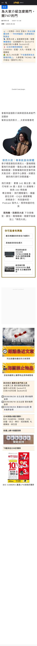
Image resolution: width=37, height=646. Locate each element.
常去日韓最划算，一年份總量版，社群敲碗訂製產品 (19, 34)
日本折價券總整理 (14, 47)
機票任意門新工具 (19, 383)
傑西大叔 (6, 20)
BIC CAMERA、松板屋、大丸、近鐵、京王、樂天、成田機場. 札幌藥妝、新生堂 (17, 421)
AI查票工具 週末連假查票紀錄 (16, 386)
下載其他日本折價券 (12, 448)
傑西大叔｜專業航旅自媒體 (18, 160)
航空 (4, 7)
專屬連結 (7, 42)
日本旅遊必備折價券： (13, 416)
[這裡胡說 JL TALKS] (18, 2)
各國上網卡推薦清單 (12, 431)
